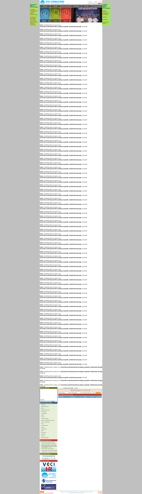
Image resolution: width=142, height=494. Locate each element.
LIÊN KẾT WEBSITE (46, 454)
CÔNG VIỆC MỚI (45, 388)
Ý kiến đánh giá (76, 6)
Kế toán (42, 435)
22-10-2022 (42, 401)
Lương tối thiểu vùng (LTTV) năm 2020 (49, 450)
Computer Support (45, 418)
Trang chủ (90, 1)
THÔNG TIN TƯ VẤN (46, 440)
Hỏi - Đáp (87, 6)
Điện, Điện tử (44, 428)
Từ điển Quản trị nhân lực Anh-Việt (48, 442)
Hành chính (43, 432)
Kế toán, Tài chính (45, 437)
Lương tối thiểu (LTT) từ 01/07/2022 (48, 443)
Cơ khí (42, 416)
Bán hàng (43, 404)
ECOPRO (100, 493)
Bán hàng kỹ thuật (44, 406)
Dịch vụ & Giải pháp (66, 6)
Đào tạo (42, 427)
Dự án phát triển (44, 425)
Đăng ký (55, 20)
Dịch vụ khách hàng (45, 422)
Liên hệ (100, 1)
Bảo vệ (42, 408)
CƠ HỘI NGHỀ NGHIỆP (47, 402)
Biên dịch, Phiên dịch (45, 409)
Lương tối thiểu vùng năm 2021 (47, 448)
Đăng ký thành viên (74, 491)
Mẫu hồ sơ (66, 20)
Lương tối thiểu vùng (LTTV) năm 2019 (49, 452)
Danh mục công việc (44, 21)
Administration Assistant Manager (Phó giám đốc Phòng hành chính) (47, 399)
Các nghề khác (44, 413)
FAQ (88, 491)
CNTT (42, 415)
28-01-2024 (42, 397)
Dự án (42, 423)
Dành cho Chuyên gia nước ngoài (47, 420)
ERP (42, 430)
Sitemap (95, 1)
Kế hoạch (43, 434)
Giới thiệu (55, 6)
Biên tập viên (44, 411)
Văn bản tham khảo (97, 6)
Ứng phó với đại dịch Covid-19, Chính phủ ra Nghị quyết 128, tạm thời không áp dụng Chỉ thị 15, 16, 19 (49, 446)
